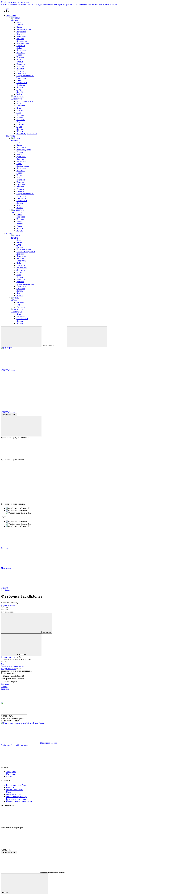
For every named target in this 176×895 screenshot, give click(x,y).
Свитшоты (21, 73)
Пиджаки (20, 64)
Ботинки (20, 302)
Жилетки (20, 258)
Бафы (18, 103)
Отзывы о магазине (17, 4)
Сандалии (20, 307)
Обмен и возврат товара (57, 4)
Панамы (20, 115)
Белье (18, 22)
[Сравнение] (21, 426)
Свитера (20, 71)
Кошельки (20, 106)
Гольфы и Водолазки (25, 251)
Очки (18, 113)
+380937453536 (8, 370)
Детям (9, 233)
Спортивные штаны (25, 76)
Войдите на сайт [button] (8, 657)
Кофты (19, 48)
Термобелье (21, 83)
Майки (19, 55)
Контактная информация (79, 4)
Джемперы (21, 36)
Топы (18, 80)
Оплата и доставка (39, 4)
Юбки (19, 94)
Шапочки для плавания (26, 133)
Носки (19, 59)
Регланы (20, 69)
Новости (5, 4)
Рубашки (20, 187)
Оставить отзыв (8, 605)
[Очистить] (87, 337)
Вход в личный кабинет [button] (16, 785)
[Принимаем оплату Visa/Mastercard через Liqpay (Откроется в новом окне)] (23, 723)
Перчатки (20, 120)
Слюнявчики (22, 319)
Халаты (19, 87)
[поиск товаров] (21, 337)
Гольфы (19, 152)
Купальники (21, 41)
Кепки (19, 108)
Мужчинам (11, 136)
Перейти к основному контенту (15, 2)
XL (2, 664)
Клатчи (19, 110)
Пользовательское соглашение (103, 4)
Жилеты (20, 39)
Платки (19, 117)
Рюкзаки (20, 124)
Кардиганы (21, 161)
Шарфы (19, 129)
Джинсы (20, 34)
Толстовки (21, 78)
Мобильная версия (48, 743)
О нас (28, 4)
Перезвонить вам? (9, 415)
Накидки (20, 57)
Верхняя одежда (23, 29)
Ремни (19, 122)
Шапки (19, 131)
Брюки (19, 27)
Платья (19, 62)
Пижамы (20, 66)
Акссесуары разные (25, 101)
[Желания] (88, 449)
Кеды (18, 305)
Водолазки (21, 32)
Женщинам (11, 15)
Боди (18, 244)
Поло (18, 177)
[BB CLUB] (14, 714)
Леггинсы (20, 52)
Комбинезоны (22, 43)
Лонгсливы (21, 50)
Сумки (19, 126)
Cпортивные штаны (25, 194)
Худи (18, 89)
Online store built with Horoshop (14, 745)
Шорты (19, 92)
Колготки (20, 45)
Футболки (20, 85)
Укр (8, 9)
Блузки (19, 25)
